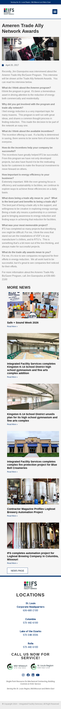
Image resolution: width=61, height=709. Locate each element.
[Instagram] (23, 675)
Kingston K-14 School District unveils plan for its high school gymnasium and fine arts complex (32, 417)
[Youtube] (38, 675)
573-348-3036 (30, 635)
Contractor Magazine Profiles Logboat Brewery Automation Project (31, 510)
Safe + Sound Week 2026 (22, 322)
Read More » (12, 326)
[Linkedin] (33, 675)
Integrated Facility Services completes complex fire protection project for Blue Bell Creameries (32, 464)
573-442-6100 (30, 622)
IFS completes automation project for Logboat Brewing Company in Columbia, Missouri (32, 556)
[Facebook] (28, 675)
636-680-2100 (30, 610)
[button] (54, 11)
